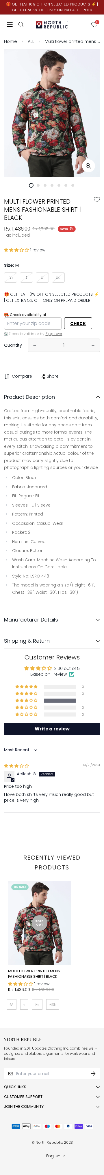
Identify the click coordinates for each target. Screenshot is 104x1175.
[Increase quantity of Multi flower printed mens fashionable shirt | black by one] (93, 345)
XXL (58, 277)
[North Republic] (52, 24)
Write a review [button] (52, 729)
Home (10, 41)
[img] (16, 766)
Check (78, 323)
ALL (31, 41)
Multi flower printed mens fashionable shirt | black (34, 974)
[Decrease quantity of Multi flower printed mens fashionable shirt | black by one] (34, 345)
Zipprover (53, 333)
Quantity (13, 345)
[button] (17, 250)
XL (42, 277)
